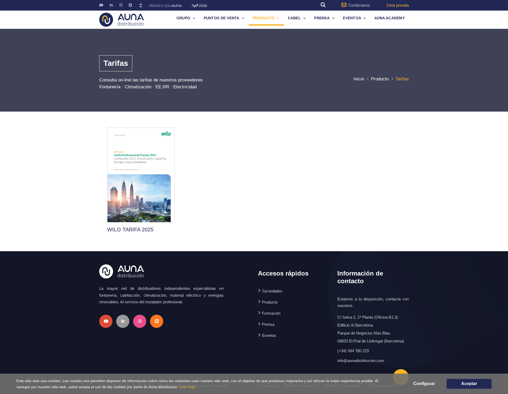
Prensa (322, 18)
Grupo (183, 18)
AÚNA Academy (389, 18)
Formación (271, 313)
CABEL (294, 18)
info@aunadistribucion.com (360, 360)
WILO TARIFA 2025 (130, 229)
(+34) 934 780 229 (353, 351)
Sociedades (272, 291)
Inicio (358, 78)
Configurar (424, 383)
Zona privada (397, 5)
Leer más (187, 387)
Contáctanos (359, 5)
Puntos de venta (221, 18)
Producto (263, 18)
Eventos (352, 18)
